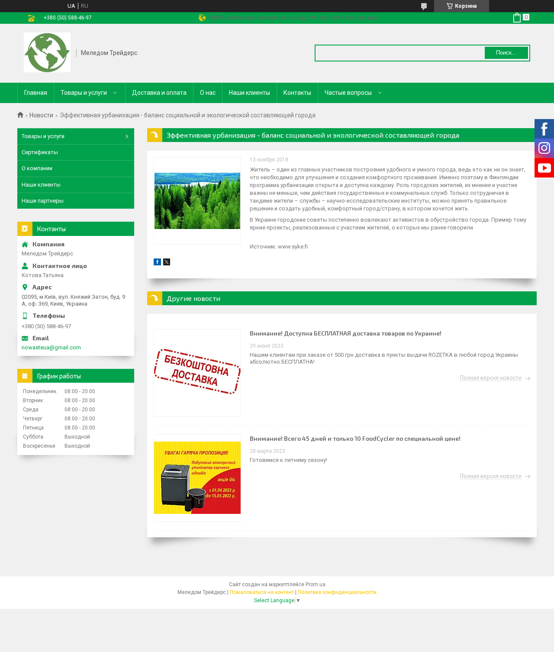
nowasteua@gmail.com (51, 347)
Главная (35, 92)
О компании (37, 168)
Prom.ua (315, 584)
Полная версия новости (491, 378)
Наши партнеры (43, 200)
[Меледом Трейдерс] (47, 53)
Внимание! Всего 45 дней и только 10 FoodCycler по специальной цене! (355, 438)
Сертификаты (40, 152)
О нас (208, 92)
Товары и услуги (84, 92)
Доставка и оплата (159, 92)
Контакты (297, 92)
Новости (41, 115)
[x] (166, 263)
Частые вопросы (348, 92)
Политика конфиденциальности (337, 592)
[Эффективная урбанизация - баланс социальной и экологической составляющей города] (197, 201)
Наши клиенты (249, 92)
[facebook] (157, 263)
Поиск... (506, 52)
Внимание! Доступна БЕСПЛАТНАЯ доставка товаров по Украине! (345, 333)
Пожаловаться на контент (262, 592)
